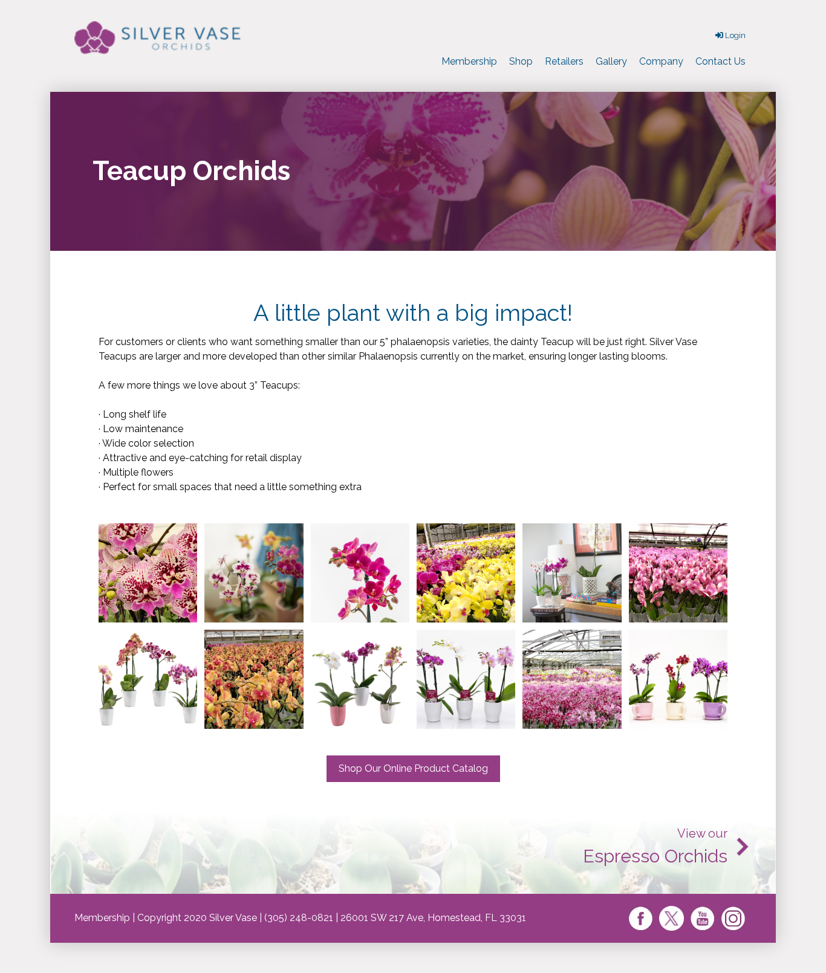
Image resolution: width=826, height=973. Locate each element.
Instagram (733, 918)
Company (661, 61)
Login (734, 35)
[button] (148, 572)
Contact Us (720, 61)
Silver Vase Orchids (159, 37)
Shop (521, 61)
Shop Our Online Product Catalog (413, 768)
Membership (469, 61)
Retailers (564, 61)
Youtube (702, 918)
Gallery (611, 61)
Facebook (640, 918)
